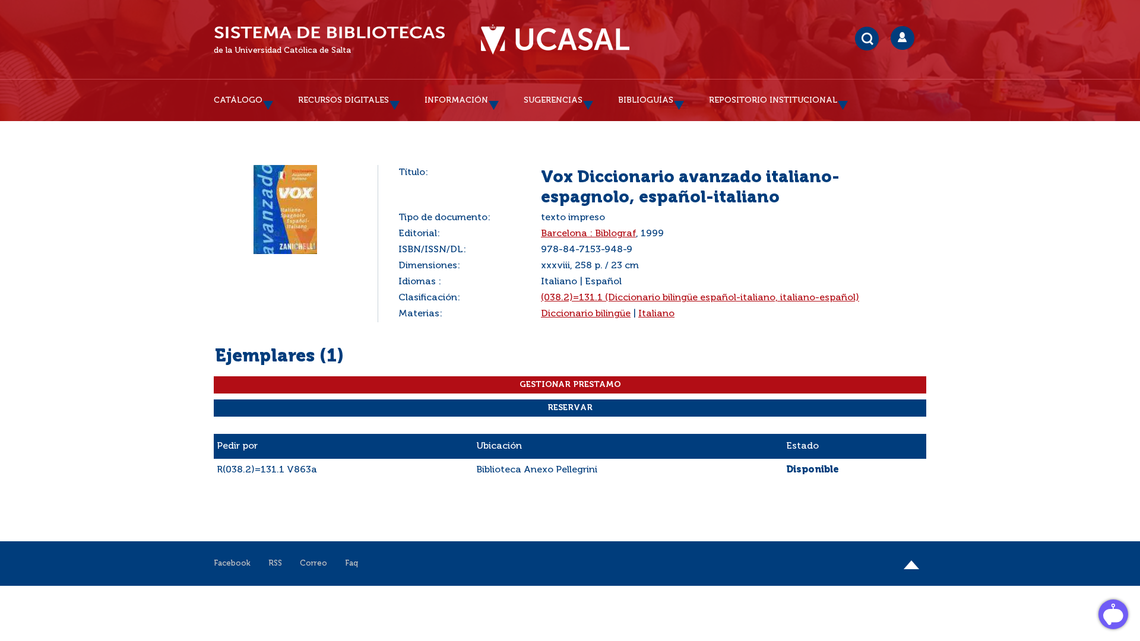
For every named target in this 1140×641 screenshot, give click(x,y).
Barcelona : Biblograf (588, 234)
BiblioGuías (645, 100)
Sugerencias (553, 100)
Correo (313, 563)
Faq (351, 563)
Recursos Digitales (343, 100)
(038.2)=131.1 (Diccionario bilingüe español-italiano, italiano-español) (700, 298)
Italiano (656, 314)
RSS (275, 563)
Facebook (232, 563)
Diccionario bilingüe (586, 314)
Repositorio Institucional (773, 100)
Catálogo (238, 100)
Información (456, 100)
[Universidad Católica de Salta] (555, 40)
